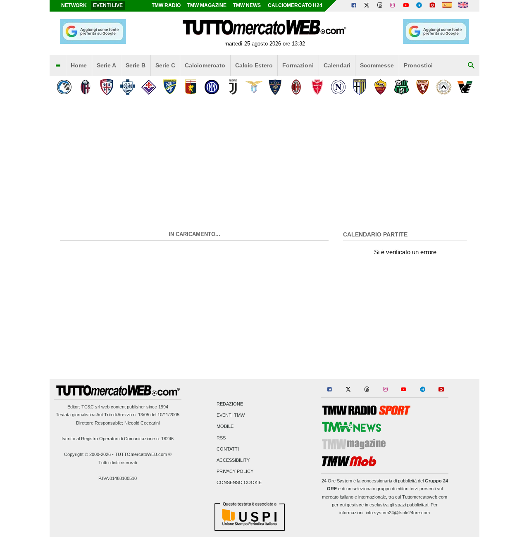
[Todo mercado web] (447, 5)
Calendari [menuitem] (337, 65)
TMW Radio (166, 5)
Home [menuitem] (79, 65)
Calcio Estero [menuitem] (254, 65)
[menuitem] (58, 66)
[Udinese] (443, 87)
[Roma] (380, 87)
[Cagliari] (106, 87)
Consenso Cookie (239, 482)
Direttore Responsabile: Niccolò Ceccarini (118, 422)
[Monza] (317, 87)
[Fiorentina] (148, 87)
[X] (367, 6)
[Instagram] (393, 6)
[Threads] (380, 6)
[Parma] (359, 87)
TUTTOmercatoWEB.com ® (143, 454)
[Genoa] (190, 87)
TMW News (247, 5)
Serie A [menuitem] (106, 65)
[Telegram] (419, 6)
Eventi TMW (231, 415)
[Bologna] (85, 87)
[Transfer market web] (463, 5)
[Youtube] (406, 6)
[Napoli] (338, 87)
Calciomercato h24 (295, 5)
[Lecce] (275, 87)
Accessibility (233, 460)
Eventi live (108, 5)
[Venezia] (464, 87)
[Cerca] (471, 66)
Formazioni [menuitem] (298, 65)
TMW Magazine (206, 5)
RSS (221, 437)
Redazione (230, 403)
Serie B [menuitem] (135, 65)
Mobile (225, 426)
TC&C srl (90, 406)
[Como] (127, 87)
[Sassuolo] (401, 87)
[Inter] (211, 87)
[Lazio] (253, 87)
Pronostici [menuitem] (418, 65)
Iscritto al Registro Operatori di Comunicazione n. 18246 (118, 438)
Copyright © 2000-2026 (87, 454)
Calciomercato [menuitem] (205, 65)
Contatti (228, 448)
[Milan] (296, 87)
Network (74, 5)
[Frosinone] (169, 87)
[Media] (432, 6)
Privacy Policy (235, 471)
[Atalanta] (64, 87)
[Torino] (422, 87)
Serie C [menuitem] (165, 65)
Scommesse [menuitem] (377, 65)
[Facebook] (353, 6)
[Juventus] (232, 87)
